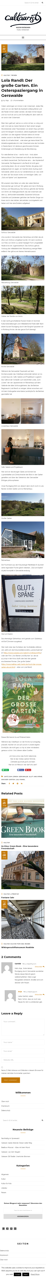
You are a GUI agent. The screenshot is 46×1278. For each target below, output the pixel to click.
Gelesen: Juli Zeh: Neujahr (10, 1152)
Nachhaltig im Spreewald (10, 1138)
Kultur (7, 75)
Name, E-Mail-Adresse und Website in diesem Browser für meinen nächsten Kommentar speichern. (22, 1071)
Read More (35, 1274)
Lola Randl (20, 779)
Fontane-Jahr (7, 898)
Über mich (5, 1101)
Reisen (14, 75)
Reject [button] (26, 1274)
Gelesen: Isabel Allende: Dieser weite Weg (16, 1143)
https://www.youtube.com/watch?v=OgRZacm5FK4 (22, 653)
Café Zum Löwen (11, 776)
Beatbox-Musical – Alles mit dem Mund (15, 1147)
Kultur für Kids (17, 944)
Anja (20, 992)
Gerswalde (23, 776)
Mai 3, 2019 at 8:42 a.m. (29, 964)
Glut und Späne (35, 776)
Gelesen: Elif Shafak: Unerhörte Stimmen (15, 1156)
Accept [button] (17, 1274)
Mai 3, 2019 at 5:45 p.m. (30, 991)
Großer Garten (8, 779)
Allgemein (5, 1174)
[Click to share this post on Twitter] (13, 783)
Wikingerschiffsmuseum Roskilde (17, 947)
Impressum (5, 1106)
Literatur (14, 894)
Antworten (38, 967)
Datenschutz (5, 1110)
